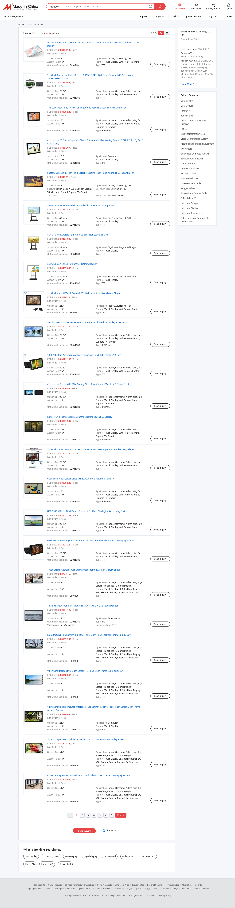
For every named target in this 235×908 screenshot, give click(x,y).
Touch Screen (187, 115)
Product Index (173, 885)
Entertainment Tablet (191, 183)
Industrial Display (189, 208)
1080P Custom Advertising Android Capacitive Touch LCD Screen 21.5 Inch (84, 354)
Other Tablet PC (188, 198)
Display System (51, 856)
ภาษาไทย (165, 888)
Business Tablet (188, 173)
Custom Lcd (110, 856)
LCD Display (187, 100)
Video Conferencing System (194, 138)
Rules (229, 16)
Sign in (228, 8)
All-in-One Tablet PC (190, 168)
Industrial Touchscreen (192, 213)
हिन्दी (155, 888)
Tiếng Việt (185, 888)
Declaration (151, 895)
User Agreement (135, 895)
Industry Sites (138, 885)
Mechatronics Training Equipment (197, 143)
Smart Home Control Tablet (194, 193)
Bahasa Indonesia (201, 888)
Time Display (71, 856)
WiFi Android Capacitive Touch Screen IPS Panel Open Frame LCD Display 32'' (85, 670)
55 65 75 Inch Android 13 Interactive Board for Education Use (77, 234)
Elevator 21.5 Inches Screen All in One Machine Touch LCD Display (79, 416)
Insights (198, 885)
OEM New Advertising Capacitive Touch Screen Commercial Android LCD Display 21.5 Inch (91, 540)
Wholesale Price (122, 885)
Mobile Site (187, 885)
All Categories (14, 16)
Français (71, 888)
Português (59, 888)
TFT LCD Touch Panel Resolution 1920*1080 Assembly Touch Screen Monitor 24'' (87, 107)
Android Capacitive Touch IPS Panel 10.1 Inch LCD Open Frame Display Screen (85, 739)
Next (121, 815)
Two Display (31, 856)
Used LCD (30, 864)
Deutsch (106, 888)
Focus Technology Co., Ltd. (96, 895)
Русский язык (84, 888)
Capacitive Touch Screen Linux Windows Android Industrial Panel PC (81, 478)
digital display (90, 856)
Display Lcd (65, 864)
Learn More (188, 83)
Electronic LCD (148, 856)
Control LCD (47, 864)
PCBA (184, 128)
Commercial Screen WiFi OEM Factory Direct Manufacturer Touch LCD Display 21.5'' (88, 384)
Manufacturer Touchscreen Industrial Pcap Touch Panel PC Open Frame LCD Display (89, 634)
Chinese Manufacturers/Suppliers (79, 885)
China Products (55, 885)
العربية (129, 888)
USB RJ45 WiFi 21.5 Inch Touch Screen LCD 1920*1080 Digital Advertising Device (87, 511)
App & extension (193, 16)
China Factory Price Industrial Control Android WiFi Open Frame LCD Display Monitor (89, 775)
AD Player (185, 110)
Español (47, 888)
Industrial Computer (191, 203)
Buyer (158, 16)
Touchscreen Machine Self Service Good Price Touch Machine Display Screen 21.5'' (87, 322)
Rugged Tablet (188, 188)
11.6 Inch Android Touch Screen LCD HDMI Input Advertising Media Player (83, 293)
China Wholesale (104, 885)
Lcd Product (128, 856)
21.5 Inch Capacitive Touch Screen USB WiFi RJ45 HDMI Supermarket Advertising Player (90, 449)
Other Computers (189, 163)
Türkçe (175, 888)
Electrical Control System (193, 133)
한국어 (138, 888)
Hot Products (39, 885)
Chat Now (111, 830)
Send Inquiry (160, 64)
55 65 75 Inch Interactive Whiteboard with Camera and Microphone (80, 205)
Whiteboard (186, 148)
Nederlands (119, 888)
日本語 (147, 888)
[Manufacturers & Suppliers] (20, 6)
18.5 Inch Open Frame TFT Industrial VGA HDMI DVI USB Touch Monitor (82, 605)
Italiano (96, 888)
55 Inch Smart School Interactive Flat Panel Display (72, 263)
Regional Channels (155, 885)
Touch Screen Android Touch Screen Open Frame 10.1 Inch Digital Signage (83, 569)
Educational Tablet (190, 178)
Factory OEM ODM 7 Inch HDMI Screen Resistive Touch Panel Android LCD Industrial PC (90, 172)
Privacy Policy (165, 895)
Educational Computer (192, 158)
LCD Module (187, 105)
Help (174, 16)
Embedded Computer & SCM (195, 153)
